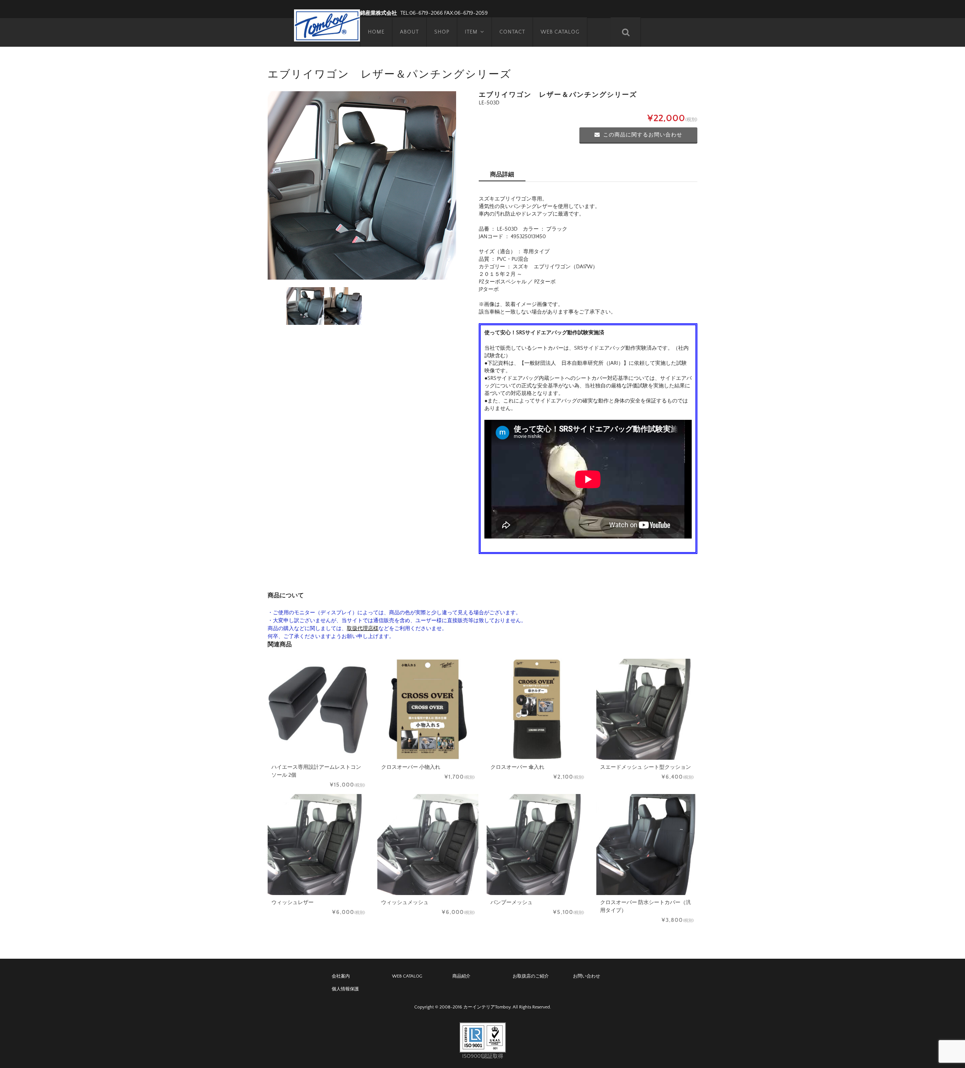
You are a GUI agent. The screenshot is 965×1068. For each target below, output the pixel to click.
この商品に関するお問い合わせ (642, 135)
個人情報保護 (345, 989)
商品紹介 (461, 976)
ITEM (471, 32)
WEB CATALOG (560, 32)
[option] (362, 185)
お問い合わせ (586, 976)
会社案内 (341, 976)
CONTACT (512, 32)
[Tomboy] (327, 24)
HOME (376, 32)
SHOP (441, 32)
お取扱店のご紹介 (531, 976)
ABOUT (409, 32)
